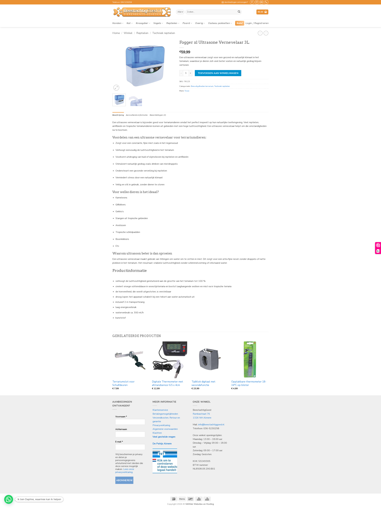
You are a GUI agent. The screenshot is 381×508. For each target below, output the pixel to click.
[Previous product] (266, 33)
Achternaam (121, 429)
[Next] (169, 64)
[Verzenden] (239, 12)
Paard (186, 23)
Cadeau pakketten (219, 23)
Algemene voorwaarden (165, 429)
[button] (235, 2)
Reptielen (171, 23)
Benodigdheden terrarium (202, 86)
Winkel (128, 33)
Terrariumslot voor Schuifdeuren (123, 383)
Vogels (157, 23)
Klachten (157, 433)
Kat (129, 23)
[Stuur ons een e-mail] (261, 2)
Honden (116, 23)
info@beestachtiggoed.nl (211, 424)
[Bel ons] (266, 2)
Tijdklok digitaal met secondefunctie (203, 383)
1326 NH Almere (202, 417)
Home (116, 33)
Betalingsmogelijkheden (165, 414)
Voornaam (121, 416)
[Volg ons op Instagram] (257, 2)
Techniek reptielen (163, 33)
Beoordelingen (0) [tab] (158, 115)
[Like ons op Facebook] (252, 2)
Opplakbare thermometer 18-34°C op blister (248, 383)
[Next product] (260, 33)
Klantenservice (161, 410)
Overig (199, 23)
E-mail (119, 441)
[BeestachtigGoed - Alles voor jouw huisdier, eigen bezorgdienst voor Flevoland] (141, 12)
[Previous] (117, 64)
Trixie (187, 91)
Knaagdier (142, 23)
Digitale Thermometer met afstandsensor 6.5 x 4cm (167, 383)
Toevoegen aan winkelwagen (218, 73)
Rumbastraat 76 (201, 414)
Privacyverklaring (161, 425)
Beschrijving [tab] (118, 115)
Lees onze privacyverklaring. (124, 471)
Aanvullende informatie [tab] (137, 115)
